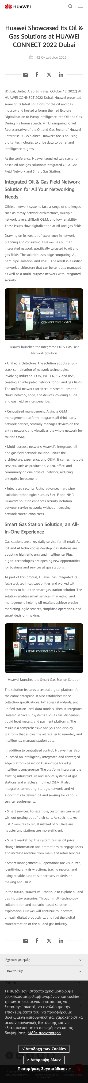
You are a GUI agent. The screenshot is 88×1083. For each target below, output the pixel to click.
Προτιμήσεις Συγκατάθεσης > (44, 1068)
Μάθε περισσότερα (44, 1033)
